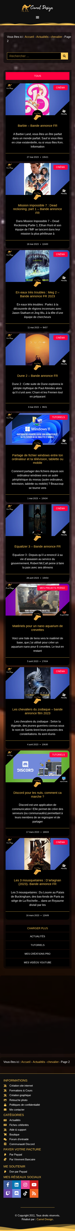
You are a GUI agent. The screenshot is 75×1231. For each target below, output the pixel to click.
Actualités (42, 36)
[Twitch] (7, 1193)
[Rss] (34, 1193)
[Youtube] (34, 1184)
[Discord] (16, 1193)
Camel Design (45, 1219)
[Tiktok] (25, 1193)
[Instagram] (25, 1184)
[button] (37, 17)
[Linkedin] (16, 1184)
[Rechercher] (64, 56)
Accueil (29, 36)
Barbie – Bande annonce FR (37, 125)
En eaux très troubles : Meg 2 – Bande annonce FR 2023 (37, 294)
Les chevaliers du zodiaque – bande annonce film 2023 (37, 711)
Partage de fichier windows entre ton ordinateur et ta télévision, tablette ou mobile (37, 459)
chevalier (56, 36)
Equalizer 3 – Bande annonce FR (37, 546)
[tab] (37, 76)
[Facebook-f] (7, 1184)
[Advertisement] (37, 1014)
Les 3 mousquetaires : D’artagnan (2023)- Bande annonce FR (37, 882)
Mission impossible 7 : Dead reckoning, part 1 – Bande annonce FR (37, 209)
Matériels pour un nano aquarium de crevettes (37, 628)
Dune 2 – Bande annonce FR (37, 375)
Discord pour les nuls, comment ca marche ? (37, 794)
